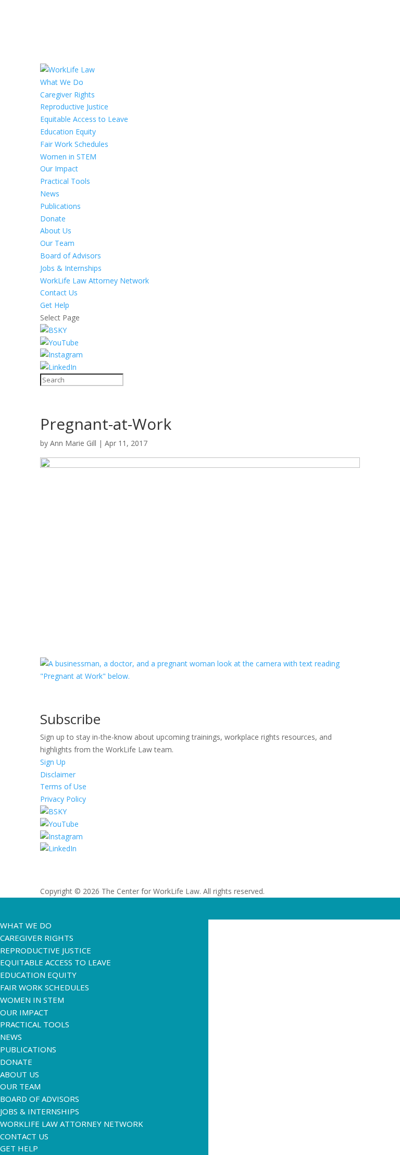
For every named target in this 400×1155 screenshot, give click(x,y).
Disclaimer (58, 774)
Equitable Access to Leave (84, 119)
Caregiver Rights (67, 95)
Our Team (57, 243)
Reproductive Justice (74, 106)
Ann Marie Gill (73, 443)
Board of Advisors (70, 255)
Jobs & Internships (71, 268)
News (49, 193)
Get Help (54, 305)
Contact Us (59, 292)
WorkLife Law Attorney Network (94, 280)
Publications (60, 206)
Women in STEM (68, 157)
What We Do (61, 82)
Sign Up (53, 762)
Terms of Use (63, 786)
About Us (55, 230)
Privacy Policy (63, 799)
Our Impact (59, 168)
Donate (53, 218)
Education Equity (68, 131)
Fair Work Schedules (74, 144)
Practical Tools (65, 181)
